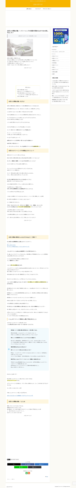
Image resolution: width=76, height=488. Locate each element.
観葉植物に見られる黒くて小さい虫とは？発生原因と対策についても (60, 100)
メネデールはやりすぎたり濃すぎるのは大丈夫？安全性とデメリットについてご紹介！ (60, 92)
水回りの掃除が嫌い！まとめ (22, 96)
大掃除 (18, 459)
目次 (26, 87)
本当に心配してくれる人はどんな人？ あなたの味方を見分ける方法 (60, 87)
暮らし (9, 459)
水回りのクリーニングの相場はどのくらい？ (25, 91)
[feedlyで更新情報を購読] (27, 473)
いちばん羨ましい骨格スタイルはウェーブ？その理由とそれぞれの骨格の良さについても (60, 82)
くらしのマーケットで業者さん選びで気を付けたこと (28, 94)
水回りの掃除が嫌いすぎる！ (22, 89)
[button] (34, 467)
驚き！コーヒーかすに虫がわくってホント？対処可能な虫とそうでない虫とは (60, 96)
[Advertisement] (38, 19)
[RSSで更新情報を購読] (29, 473)
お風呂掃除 (13, 459)
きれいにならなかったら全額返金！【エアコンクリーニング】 (20, 395)
